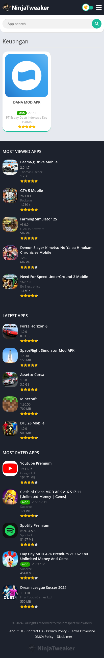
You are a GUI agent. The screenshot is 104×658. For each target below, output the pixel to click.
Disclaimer (64, 636)
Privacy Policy (56, 631)
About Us (16, 631)
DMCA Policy (44, 636)
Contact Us (35, 631)
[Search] (96, 24)
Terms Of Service (82, 631)
